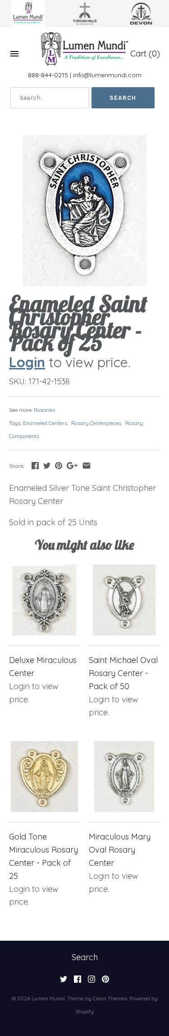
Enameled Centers (45, 423)
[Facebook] (77, 981)
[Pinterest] (105, 981)
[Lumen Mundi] (85, 48)
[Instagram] (91, 981)
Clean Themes (110, 998)
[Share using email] (86, 465)
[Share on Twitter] (46, 465)
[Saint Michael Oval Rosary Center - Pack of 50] (124, 600)
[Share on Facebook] (35, 465)
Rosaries (44, 409)
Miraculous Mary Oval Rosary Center (120, 849)
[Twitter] (63, 981)
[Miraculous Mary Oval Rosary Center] (124, 776)
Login (27, 362)
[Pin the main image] (58, 465)
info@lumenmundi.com (107, 75)
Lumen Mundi (48, 998)
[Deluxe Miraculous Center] (44, 600)
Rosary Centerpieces (96, 423)
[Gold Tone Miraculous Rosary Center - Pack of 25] (44, 776)
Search (85, 957)
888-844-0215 (48, 75)
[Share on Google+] (72, 465)
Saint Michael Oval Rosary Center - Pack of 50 (123, 673)
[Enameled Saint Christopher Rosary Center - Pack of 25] (84, 210)
